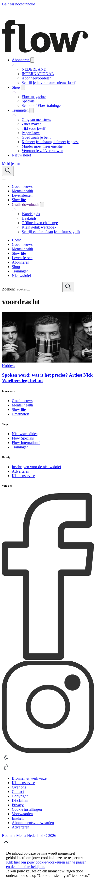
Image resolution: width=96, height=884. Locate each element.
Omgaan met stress (36, 119)
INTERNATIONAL (38, 74)
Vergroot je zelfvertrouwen (42, 151)
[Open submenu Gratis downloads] (42, 204)
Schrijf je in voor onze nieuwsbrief (48, 82)
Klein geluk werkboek (39, 227)
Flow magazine (34, 97)
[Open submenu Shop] (23, 87)
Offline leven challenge (40, 223)
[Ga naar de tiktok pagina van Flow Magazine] (6, 770)
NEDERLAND (34, 69)
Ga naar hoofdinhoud (18, 4)
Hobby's (8, 366)
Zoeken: (8, 289)
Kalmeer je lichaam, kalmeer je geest (50, 142)
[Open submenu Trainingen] (31, 110)
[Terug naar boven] (6, 845)
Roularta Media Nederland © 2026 (29, 835)
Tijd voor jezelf (33, 128)
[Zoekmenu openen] (8, 171)
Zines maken (32, 124)
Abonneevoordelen (36, 78)
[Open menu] (4, 179)
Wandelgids (31, 214)
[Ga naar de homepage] (45, 51)
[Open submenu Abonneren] (32, 60)
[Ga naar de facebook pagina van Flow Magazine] (48, 658)
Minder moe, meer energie (42, 146)
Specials (28, 101)
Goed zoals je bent (36, 137)
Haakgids (29, 218)
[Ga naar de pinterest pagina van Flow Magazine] (6, 761)
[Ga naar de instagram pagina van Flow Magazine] (48, 751)
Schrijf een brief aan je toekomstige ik (51, 232)
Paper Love (31, 133)
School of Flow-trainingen (42, 105)
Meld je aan (11, 163)
